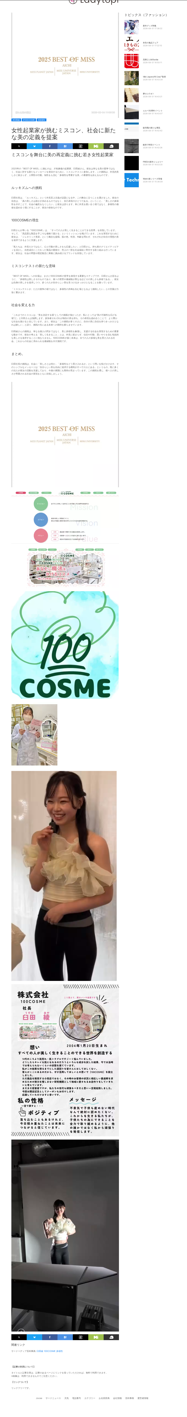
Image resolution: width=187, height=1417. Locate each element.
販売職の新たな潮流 (151, 128)
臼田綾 (40, 1351)
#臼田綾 (16, 120)
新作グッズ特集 (149, 25)
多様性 (59, 1351)
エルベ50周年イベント (153, 110)
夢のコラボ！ (148, 93)
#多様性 (41, 120)
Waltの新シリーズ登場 (152, 179)
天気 (66, 1398)
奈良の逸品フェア (150, 42)
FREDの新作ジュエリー (153, 162)
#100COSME (29, 120)
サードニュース (53, 1398)
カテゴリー (89, 1398)
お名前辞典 (104, 1398)
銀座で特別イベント (151, 144)
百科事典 (129, 1398)
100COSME (50, 1351)
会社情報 (117, 1398)
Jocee (39, 1398)
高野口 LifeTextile (150, 59)
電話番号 (76, 1398)
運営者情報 (142, 1398)
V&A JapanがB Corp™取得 (154, 77)
